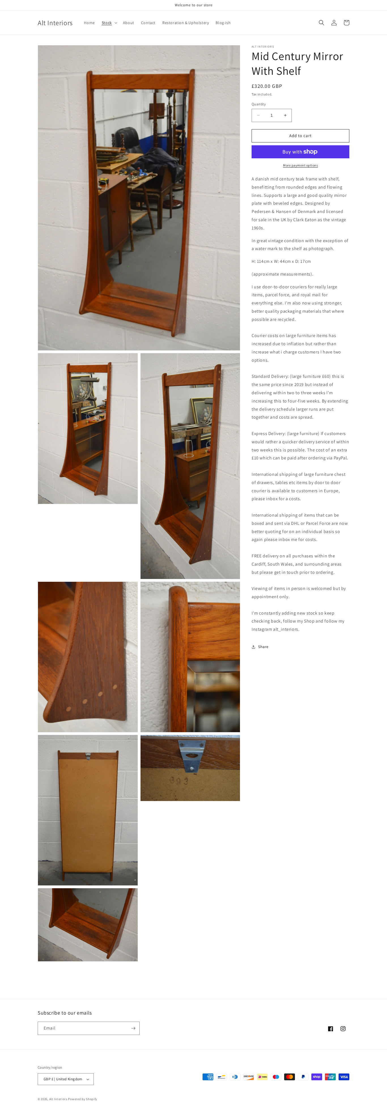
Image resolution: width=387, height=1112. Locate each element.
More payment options (300, 165)
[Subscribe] (133, 1028)
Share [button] (263, 646)
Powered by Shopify (82, 1099)
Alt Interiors (58, 1099)
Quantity (259, 104)
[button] (109, 23)
